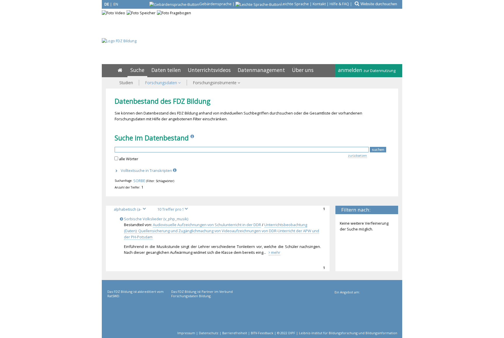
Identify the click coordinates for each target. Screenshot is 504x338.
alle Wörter (128, 158)
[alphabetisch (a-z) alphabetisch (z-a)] (132, 209)
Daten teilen (166, 70)
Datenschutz (208, 333)
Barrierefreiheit (234, 333)
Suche (137, 70)
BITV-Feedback (262, 333)
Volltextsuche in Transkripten (147, 170)
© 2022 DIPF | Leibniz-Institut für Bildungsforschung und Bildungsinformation (337, 333)
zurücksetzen (357, 156)
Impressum (186, 333)
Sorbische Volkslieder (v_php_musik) (155, 218)
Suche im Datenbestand (152, 137)
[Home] (119, 70)
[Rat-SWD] (139, 313)
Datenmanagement (261, 70)
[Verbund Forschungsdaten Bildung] (203, 313)
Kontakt (319, 3)
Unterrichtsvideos (209, 70)
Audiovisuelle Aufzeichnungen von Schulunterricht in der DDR (207, 224)
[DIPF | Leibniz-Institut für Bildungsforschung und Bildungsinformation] (365, 313)
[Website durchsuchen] (356, 4)
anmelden (367, 70)
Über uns (303, 70)
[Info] (192, 137)
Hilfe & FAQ (339, 3)
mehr (275, 252)
